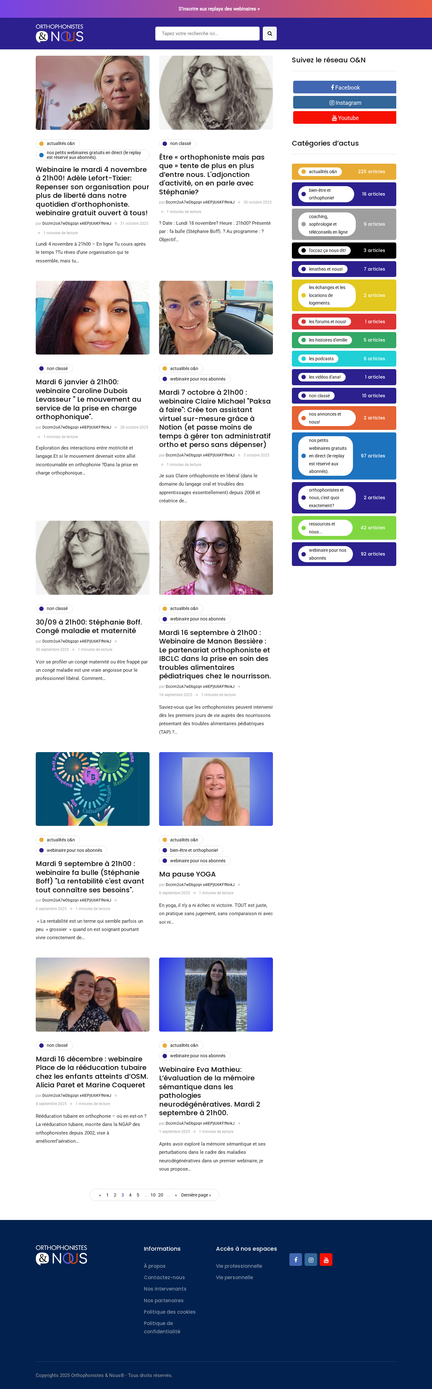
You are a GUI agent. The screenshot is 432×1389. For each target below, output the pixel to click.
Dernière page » (196, 1194)
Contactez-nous (164, 1277)
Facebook (347, 87)
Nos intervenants (165, 1288)
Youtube (348, 118)
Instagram (347, 102)
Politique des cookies (170, 1312)
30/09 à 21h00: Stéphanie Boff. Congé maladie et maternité (89, 626)
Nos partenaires (164, 1300)
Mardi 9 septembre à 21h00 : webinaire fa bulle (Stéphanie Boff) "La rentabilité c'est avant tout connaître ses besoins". (90, 877)
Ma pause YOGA (187, 874)
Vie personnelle (234, 1277)
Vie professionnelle (239, 1266)
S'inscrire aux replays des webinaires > (219, 9)
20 (160, 1194)
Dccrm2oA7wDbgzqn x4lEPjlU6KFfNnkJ (76, 223)
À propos (155, 1266)
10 (153, 1194)
